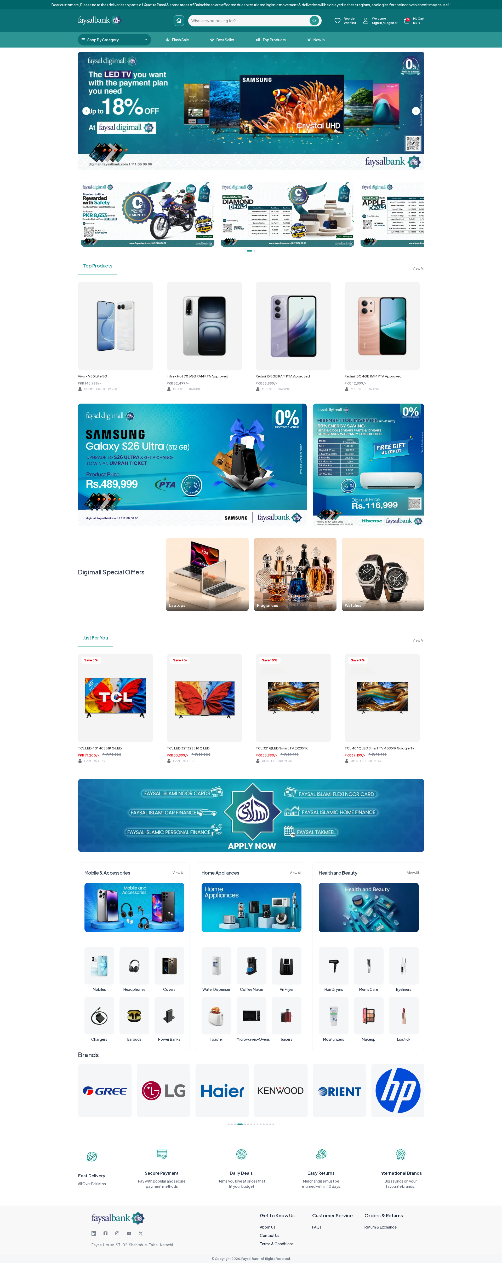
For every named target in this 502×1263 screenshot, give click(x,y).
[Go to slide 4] (238, 1124)
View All (418, 268)
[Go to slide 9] (257, 1124)
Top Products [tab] (97, 266)
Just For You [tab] (95, 638)
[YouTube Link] (129, 1233)
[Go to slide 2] (232, 1124)
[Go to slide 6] (248, 1124)
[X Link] (141, 1233)
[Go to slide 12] (267, 1124)
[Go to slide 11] (264, 1124)
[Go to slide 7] (251, 1124)
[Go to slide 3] (235, 1124)
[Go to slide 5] (243, 1124)
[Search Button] (314, 20)
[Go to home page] (179, 20)
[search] (249, 20)
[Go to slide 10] (260, 1124)
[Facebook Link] (105, 1233)
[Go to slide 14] (273, 1124)
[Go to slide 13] (270, 1124)
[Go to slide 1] (229, 1124)
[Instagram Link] (117, 1233)
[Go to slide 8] (254, 1124)
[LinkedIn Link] (94, 1233)
